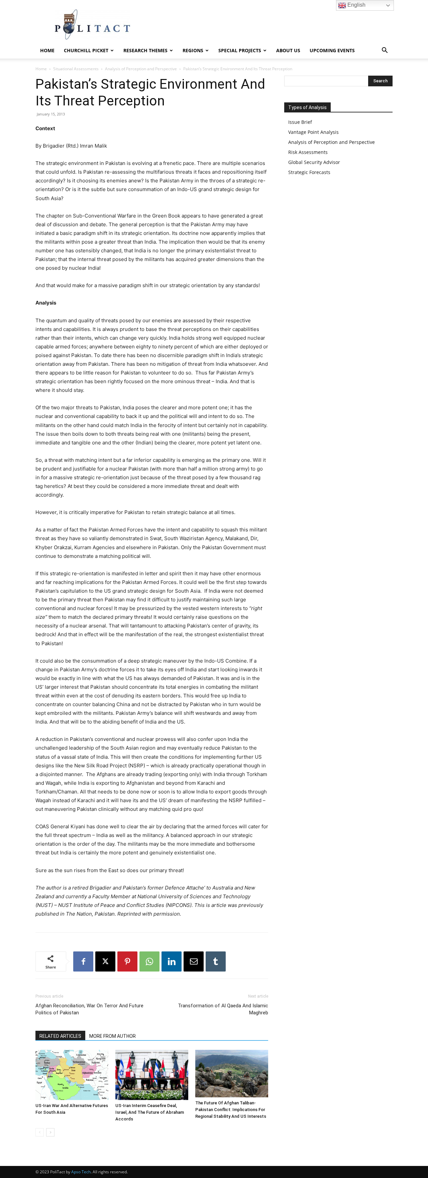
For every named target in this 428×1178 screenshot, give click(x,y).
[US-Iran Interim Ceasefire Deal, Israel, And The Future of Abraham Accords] (151, 1075)
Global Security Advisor (314, 162)
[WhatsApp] (149, 961)
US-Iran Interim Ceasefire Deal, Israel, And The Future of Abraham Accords (149, 1112)
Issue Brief (300, 122)
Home (47, 50)
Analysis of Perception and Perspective (141, 69)
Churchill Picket (86, 50)
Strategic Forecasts (309, 172)
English (355, 5)
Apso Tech (81, 1172)
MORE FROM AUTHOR (112, 1036)
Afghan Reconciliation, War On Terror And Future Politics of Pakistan (89, 1009)
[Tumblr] (216, 961)
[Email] (194, 961)
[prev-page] (39, 1132)
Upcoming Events (332, 50)
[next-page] (50, 1132)
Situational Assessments (76, 69)
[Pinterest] (127, 961)
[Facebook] (83, 961)
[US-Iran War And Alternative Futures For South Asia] (71, 1075)
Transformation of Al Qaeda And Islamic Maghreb (223, 1009)
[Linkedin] (172, 961)
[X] (105, 961)
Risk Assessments (308, 152)
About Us (288, 50)
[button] (385, 51)
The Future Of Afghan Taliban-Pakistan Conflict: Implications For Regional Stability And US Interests (230, 1109)
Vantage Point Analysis (313, 132)
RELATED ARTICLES (60, 1036)
